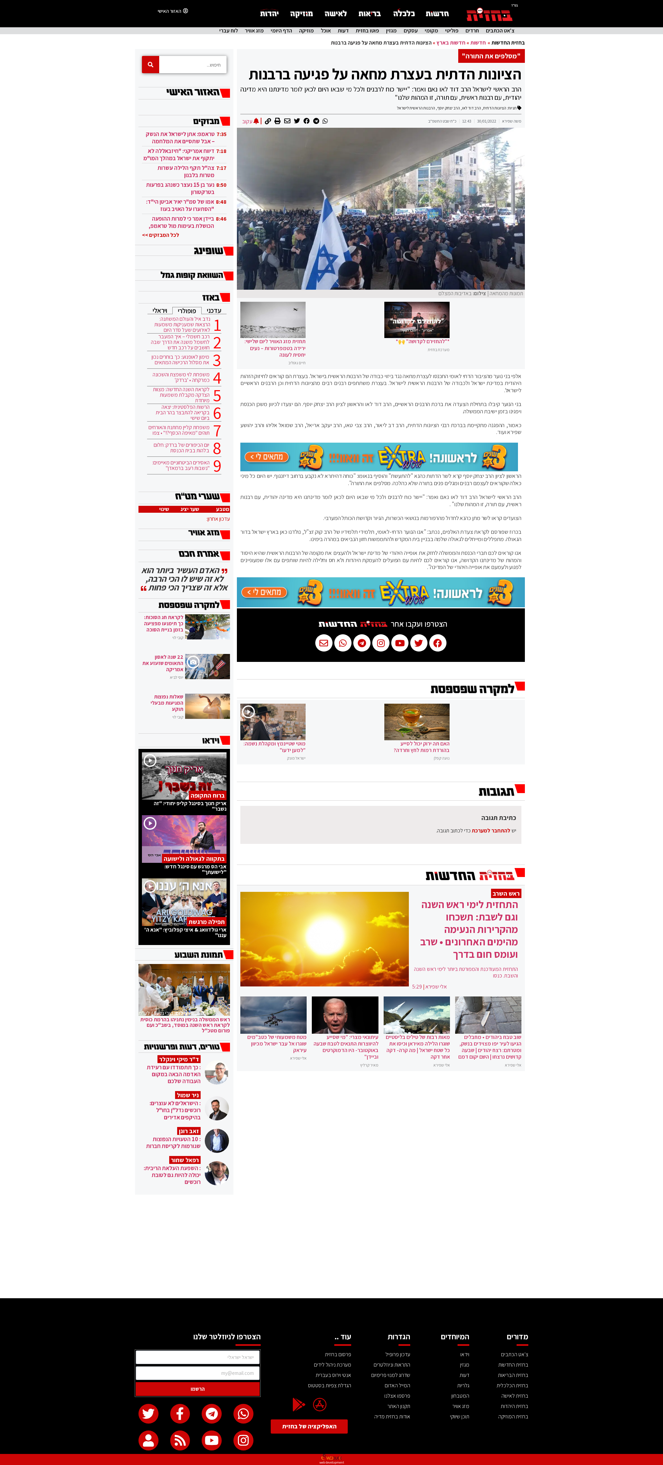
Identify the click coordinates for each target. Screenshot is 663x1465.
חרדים (472, 30)
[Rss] (180, 1440)
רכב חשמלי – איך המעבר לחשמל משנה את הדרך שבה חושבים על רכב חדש (180, 342)
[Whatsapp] (243, 1414)
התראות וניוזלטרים (392, 1364)
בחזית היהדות (514, 1406)
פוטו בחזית (367, 30)
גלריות (463, 1385)
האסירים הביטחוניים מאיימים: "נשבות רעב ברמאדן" (181, 465)
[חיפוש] (150, 64)
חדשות (478, 42)
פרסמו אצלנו (397, 1395)
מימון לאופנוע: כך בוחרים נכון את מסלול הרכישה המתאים (180, 359)
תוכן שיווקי (459, 1416)
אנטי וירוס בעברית (333, 1375)
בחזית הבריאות (513, 1375)
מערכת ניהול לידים (332, 1364)
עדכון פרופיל (397, 1354)
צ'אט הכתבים (500, 30)
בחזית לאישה (514, 1395)
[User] (148, 1440)
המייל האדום (397, 1385)
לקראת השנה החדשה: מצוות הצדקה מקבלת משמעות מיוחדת (181, 395)
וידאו (464, 1354)
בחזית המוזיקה (513, 1416)
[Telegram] (212, 1414)
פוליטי (452, 30)
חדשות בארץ (450, 42)
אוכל (326, 30)
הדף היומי (281, 30)
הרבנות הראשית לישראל (416, 107)
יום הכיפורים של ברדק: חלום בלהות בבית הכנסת (181, 447)
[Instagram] (243, 1440)
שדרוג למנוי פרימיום (390, 1375)
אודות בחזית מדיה (392, 1416)
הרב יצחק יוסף (448, 107)
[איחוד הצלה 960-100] (379, 469)
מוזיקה (306, 30)
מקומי (431, 30)
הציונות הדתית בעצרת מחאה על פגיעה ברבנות (385, 74)
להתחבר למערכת (491, 830)
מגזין (391, 30)
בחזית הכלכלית (512, 1385)
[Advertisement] (331, 1246)
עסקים (411, 30)
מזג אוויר (254, 30)
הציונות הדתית (494, 107)
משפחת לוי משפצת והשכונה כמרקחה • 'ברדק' (181, 377)
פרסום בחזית (338, 1354)
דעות (343, 30)
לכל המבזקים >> (160, 235)
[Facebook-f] (180, 1414)
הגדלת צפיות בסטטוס (329, 1385)
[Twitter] (148, 1414)
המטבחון (460, 1395)
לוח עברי (228, 30)
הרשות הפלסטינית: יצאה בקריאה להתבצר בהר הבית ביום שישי (183, 412)
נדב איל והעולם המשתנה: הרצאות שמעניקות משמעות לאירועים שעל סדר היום (182, 324)
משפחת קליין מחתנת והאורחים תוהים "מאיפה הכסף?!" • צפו (179, 430)
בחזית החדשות (508, 42)
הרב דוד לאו (471, 107)
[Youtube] (212, 1440)
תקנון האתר (398, 1406)
